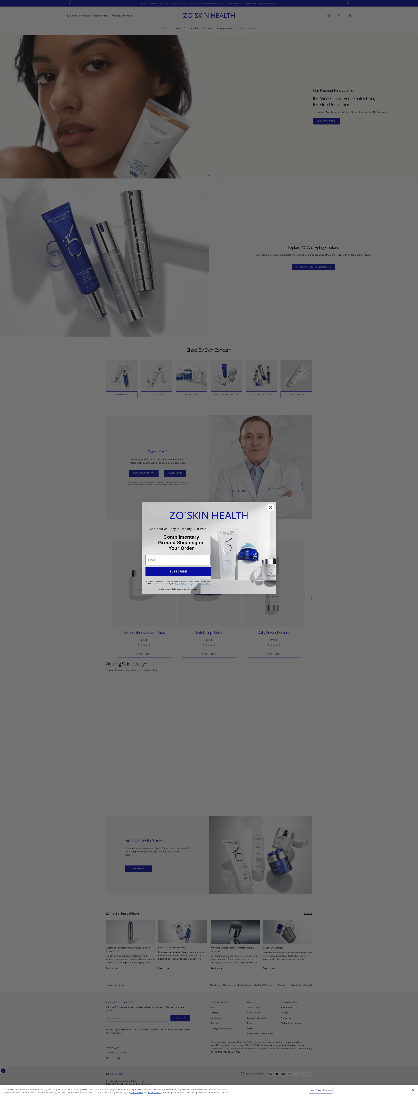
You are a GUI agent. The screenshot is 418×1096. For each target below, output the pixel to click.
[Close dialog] (270, 507)
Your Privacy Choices (321, 1090)
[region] (209, 1090)
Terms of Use (136, 1092)
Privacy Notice (154, 1092)
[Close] (412, 1089)
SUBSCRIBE (178, 571)
